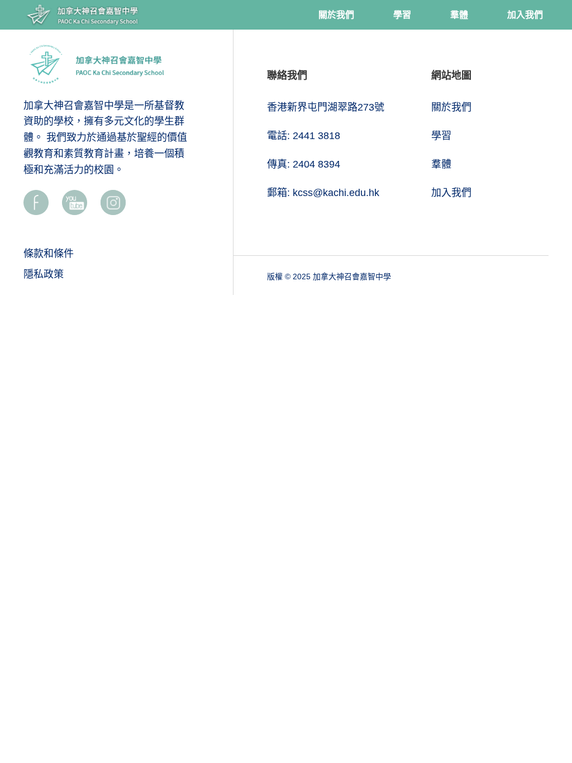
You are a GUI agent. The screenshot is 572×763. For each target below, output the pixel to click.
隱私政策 (43, 274)
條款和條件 (48, 253)
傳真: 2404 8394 (303, 164)
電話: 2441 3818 (303, 135)
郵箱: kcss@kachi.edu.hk (323, 192)
